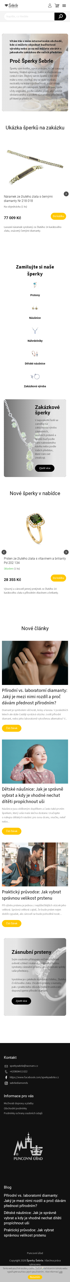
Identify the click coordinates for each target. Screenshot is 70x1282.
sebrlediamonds (19, 1083)
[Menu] (64, 6)
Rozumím (35, 1277)
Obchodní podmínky (15, 1108)
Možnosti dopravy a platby (18, 1103)
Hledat (60, 16)
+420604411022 (18, 1072)
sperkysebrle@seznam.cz (24, 1066)
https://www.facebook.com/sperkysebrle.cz (34, 1077)
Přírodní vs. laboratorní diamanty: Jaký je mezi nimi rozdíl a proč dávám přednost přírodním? (35, 1200)
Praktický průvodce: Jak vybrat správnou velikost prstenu (29, 1232)
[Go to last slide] (4, 552)
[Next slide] (66, 194)
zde (60, 1271)
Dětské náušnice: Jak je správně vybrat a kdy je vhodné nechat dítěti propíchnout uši (32, 1217)
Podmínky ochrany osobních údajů (23, 1113)
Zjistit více (44, 468)
